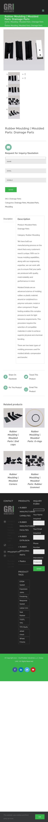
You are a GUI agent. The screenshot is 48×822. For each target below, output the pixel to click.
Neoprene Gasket (23, 602)
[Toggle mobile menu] (43, 10)
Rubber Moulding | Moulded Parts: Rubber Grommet (35, 481)
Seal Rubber (22, 613)
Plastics (23, 561)
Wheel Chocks (22, 640)
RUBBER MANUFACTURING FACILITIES (24, 526)
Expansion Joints (23, 590)
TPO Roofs (24, 627)
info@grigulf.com (11, 552)
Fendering (23, 596)
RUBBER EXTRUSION (24, 538)
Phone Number (36, 545)
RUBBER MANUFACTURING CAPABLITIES (24, 512)
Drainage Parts (20, 203)
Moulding (9, 207)
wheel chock (22, 632)
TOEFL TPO (22, 621)
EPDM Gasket (22, 583)
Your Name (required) (37, 517)
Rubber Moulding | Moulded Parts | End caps (13, 438)
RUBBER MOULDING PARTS (24, 551)
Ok (40, 817)
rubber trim (24, 608)
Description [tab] (8, 219)
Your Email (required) (37, 531)
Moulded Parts (33, 203)
